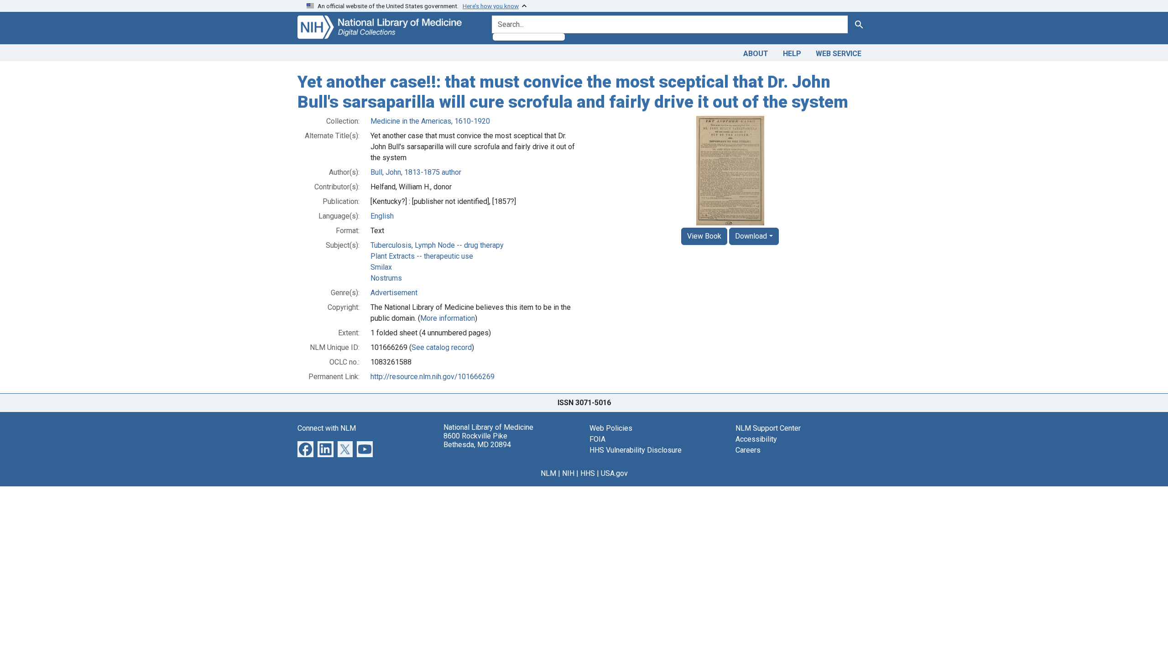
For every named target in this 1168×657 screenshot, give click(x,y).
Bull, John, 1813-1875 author (415, 172)
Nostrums (386, 278)
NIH (568, 473)
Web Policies (610, 428)
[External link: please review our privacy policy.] (305, 448)
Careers (748, 450)
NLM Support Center (768, 428)
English (382, 216)
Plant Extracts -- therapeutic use (421, 256)
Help (792, 53)
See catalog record (442, 347)
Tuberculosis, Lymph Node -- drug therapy (437, 245)
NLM (548, 473)
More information (447, 318)
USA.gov (614, 473)
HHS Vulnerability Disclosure (635, 450)
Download (751, 236)
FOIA (597, 439)
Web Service (838, 53)
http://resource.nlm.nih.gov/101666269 (432, 376)
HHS (587, 473)
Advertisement (393, 292)
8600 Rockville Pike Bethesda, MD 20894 (477, 440)
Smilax (381, 267)
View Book (704, 236)
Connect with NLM (326, 428)
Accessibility (756, 439)
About (755, 53)
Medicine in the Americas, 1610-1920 (430, 121)
